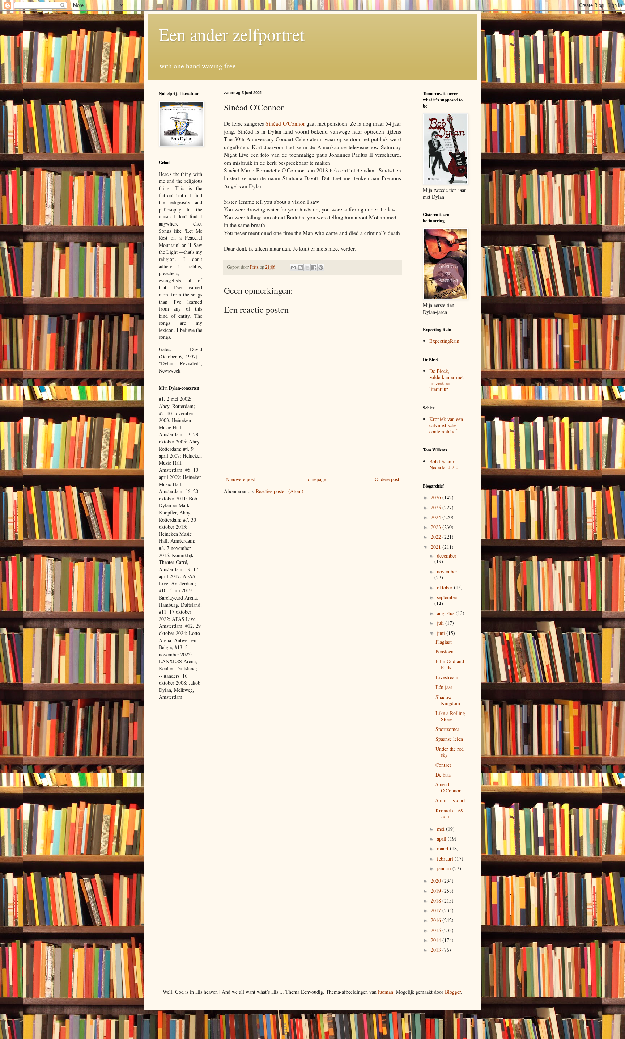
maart (443, 848)
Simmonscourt (450, 800)
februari (446, 858)
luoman (385, 991)
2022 (436, 536)
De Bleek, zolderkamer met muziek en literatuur (446, 379)
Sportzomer (447, 728)
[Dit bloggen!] (300, 267)
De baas (443, 774)
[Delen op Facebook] (314, 267)
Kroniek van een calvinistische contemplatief (446, 425)
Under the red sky (449, 751)
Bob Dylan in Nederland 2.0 (443, 464)
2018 (436, 900)
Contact (443, 764)
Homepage (315, 479)
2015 (436, 930)
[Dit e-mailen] (293, 267)
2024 (436, 517)
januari (444, 868)
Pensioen (444, 651)
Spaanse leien (449, 738)
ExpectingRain (444, 340)
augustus (446, 613)
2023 (436, 526)
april (442, 838)
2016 (436, 920)
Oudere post (387, 479)
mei (441, 828)
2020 (436, 880)
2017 (436, 910)
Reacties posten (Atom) (279, 491)
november (447, 571)
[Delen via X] (307, 267)
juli (441, 622)
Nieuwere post (240, 479)
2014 (436, 940)
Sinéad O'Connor (285, 123)
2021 (436, 546)
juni (441, 633)
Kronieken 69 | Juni (450, 813)
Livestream (446, 677)
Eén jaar (443, 686)
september (447, 597)
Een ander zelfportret (232, 34)
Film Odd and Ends (449, 664)
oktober (445, 587)
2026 (436, 497)
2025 (436, 507)
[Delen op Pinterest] (320, 267)
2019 (436, 890)
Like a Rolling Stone (450, 716)
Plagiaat (443, 641)
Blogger (453, 991)
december (446, 555)
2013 (436, 949)
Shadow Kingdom (447, 700)
